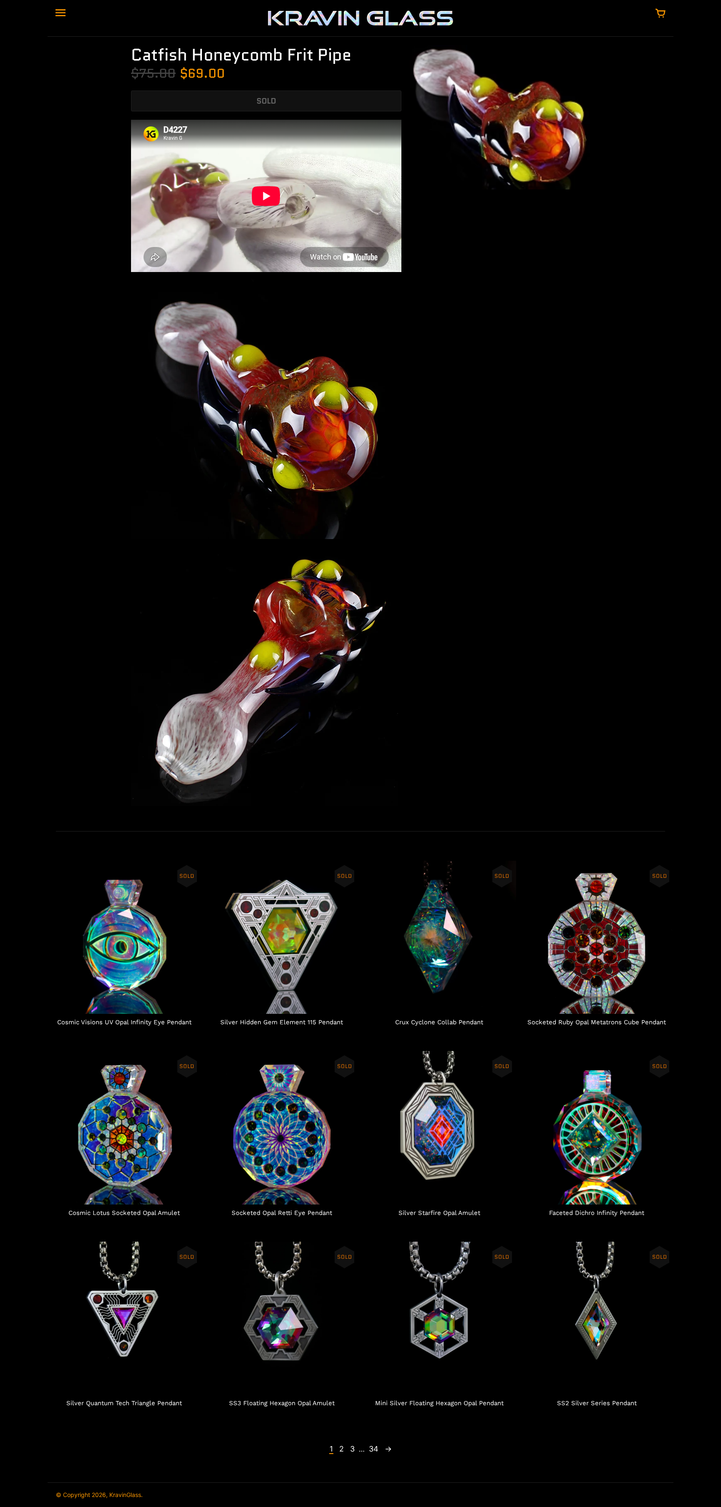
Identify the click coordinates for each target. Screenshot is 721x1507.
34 (373, 1448)
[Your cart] (660, 14)
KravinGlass (125, 1494)
